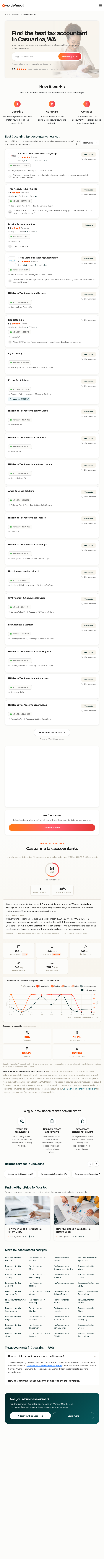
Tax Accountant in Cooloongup (13, 1309)
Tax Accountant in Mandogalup (37, 1276)
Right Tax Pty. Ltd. (17, 353)
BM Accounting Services (20, 624)
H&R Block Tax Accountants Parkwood (28, 410)
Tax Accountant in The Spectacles (88, 1259)
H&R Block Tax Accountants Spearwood (28, 678)
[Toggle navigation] (100, 5)
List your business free (31, 1415)
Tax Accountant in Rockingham (86, 1334)
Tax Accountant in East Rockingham (88, 1292)
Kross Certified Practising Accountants (38, 257)
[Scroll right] (96, 1164)
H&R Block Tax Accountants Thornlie (27, 517)
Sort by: (78, 142)
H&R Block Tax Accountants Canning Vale (29, 651)
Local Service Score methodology (79, 1088)
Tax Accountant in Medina (37, 1284)
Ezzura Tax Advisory (18, 380)
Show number (90, 159)
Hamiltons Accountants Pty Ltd (24, 571)
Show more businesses (50, 732)
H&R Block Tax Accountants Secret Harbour (30, 464)
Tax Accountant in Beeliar (13, 1326)
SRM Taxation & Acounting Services (26, 598)
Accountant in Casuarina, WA (20, 1174)
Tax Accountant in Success (37, 1318)
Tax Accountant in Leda (64, 1283)
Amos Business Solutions (21, 491)
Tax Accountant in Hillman (86, 1301)
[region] (52, 776)
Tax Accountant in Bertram (13, 1259)
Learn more (73, 1415)
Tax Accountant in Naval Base (15, 1301)
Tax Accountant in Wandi (86, 1267)
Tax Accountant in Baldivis (61, 1301)
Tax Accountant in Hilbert (13, 1334)
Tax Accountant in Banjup (13, 1318)
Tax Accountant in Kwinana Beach (61, 1292)
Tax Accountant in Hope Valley (88, 1284)
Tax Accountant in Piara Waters (39, 1334)
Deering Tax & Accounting (21, 224)
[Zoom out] (96, 754)
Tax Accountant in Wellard (61, 1259)
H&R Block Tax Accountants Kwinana (27, 293)
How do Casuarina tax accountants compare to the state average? (44, 1380)
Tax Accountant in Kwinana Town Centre (63, 1267)
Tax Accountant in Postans (61, 1276)
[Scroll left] (90, 1164)
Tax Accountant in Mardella (61, 1309)
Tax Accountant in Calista (86, 1276)
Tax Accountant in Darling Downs (61, 1326)
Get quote (88, 154)
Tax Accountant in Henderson (37, 1326)
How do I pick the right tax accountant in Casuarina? (36, 1356)
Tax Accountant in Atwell (86, 1309)
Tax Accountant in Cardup (37, 1309)
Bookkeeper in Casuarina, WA (54, 1174)
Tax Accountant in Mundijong (86, 1318)
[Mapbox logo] (12, 804)
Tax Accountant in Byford (86, 1326)
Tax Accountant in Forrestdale (61, 1318)
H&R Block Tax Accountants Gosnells (27, 437)
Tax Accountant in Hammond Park (13, 1292)
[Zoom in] (96, 750)
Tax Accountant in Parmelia (13, 1267)
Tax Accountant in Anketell (37, 1259)
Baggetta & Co (16, 320)
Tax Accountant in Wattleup (37, 1301)
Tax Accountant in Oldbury (13, 1276)
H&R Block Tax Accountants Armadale (27, 705)
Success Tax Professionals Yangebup (37, 153)
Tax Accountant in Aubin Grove (39, 1292)
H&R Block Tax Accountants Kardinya (27, 544)
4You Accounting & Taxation (23, 189)
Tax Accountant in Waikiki (61, 1334)
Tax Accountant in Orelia (37, 1267)
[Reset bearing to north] (96, 757)
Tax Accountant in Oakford (13, 1284)
